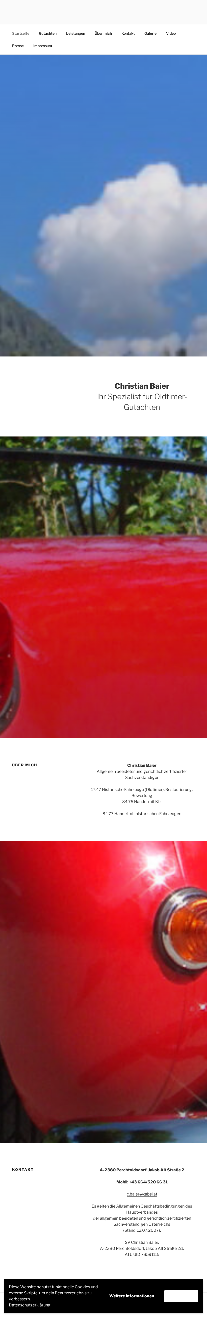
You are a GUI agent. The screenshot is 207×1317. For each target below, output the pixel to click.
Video (171, 33)
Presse (18, 46)
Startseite (20, 33)
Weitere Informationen (131, 1296)
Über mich (103, 33)
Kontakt (128, 33)
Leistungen (75, 33)
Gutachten (48, 33)
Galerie (150, 33)
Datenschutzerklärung (29, 1305)
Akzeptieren (181, 1296)
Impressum (42, 46)
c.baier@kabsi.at (142, 1194)
